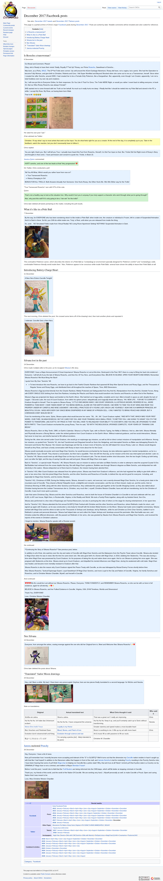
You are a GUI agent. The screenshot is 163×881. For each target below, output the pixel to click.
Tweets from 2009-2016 (60, 828)
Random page (8, 32)
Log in (159, 2)
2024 (43, 850)
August (94, 808)
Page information (8, 56)
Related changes (8, 46)
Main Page (6, 23)
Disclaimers (48, 878)
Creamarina (122, 835)
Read (104, 8)
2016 (54, 818)
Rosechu (92, 67)
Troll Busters (67, 769)
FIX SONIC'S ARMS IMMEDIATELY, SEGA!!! (96, 825)
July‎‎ (78, 850)
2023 (43, 848)
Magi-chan (62, 763)
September (100, 808)
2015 (54, 815)
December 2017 (82, 25)
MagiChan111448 (112, 835)
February (66, 808)
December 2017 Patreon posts (67, 21)
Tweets (62, 835)
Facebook (62, 25)
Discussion (31, 8)
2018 (54, 822)
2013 (54, 811)
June (85, 808)
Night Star (56, 835)
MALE (44, 71)
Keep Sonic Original (74, 825)
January (59, 808)
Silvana (67, 368)
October (108, 808)
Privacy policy (27, 878)
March (72, 808)
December (123, 808)
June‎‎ (74, 850)
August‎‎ (83, 850)
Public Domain (45, 874)
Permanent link (8, 53)
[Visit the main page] (10, 9)
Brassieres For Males (59, 825)
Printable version (8, 51)
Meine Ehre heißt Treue (34, 727)
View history (122, 8)
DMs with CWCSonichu (73, 835)
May (80, 808)
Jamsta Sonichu (104, 760)
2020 (43, 843)
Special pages (8, 49)
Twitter (33, 832)
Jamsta (27, 745)
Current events (8, 28)
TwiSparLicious (100, 835)
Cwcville (130, 757)
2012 (54, 808)
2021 (43, 846)
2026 (43, 856)
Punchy (45, 745)
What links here (8, 44)
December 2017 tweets (43, 21)
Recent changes (8, 30)
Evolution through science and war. (70, 734)
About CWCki (38, 878)
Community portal (9, 25)
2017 (54, 820)
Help (4, 35)
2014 (54, 813)
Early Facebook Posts (60, 806)
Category (28, 861)
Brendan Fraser (78, 765)
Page (24, 8)
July (89, 808)
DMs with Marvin (87, 835)
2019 (43, 841)
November (115, 808)
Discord (5, 37)
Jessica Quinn (29, 159)
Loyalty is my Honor (64, 727)
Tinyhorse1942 (132, 835)
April (76, 808)
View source (112, 8)
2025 (43, 853)
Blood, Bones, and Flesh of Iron (69, 730)
